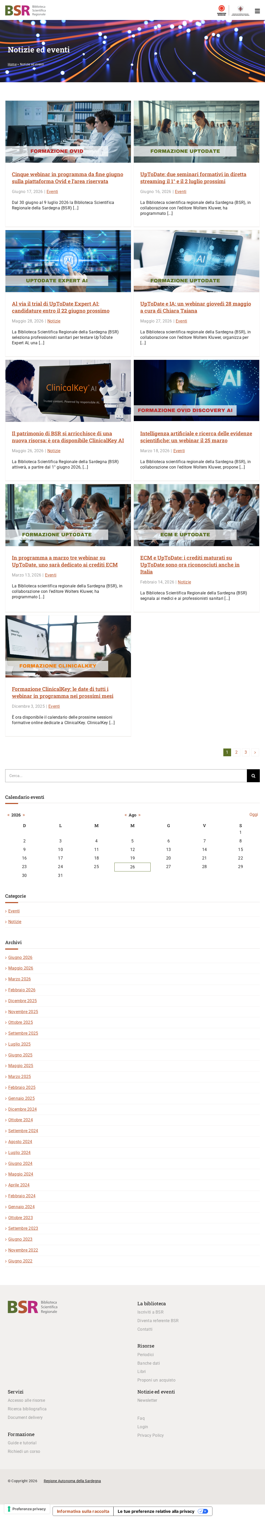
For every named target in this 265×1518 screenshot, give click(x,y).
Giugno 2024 (20, 1163)
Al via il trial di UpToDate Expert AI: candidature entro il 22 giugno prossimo (60, 307)
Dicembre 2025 (22, 1000)
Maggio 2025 (20, 1065)
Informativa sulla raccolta (83, 1511)
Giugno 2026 (20, 957)
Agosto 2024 (20, 1141)
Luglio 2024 (19, 1152)
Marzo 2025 (19, 1076)
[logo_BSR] (32, 1302)
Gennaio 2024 (21, 1206)
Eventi (52, 191)
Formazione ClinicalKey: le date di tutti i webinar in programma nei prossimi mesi (62, 692)
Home (12, 64)
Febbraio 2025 (21, 1087)
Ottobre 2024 (20, 1119)
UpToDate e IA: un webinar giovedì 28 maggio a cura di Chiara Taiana (195, 307)
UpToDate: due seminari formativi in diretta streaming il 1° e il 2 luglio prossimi (193, 177)
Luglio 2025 (19, 1044)
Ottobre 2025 (20, 1022)
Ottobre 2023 (20, 1217)
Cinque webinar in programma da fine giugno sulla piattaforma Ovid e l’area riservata (67, 177)
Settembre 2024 (23, 1130)
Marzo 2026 (19, 979)
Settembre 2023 (23, 1228)
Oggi (253, 814)
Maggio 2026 (20, 968)
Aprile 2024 (19, 1185)
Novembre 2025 (23, 1011)
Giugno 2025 (20, 1055)
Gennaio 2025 (21, 1098)
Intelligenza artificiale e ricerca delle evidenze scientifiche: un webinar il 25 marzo (196, 437)
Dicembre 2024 (22, 1109)
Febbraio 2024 (21, 1195)
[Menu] (256, 11)
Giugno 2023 (20, 1239)
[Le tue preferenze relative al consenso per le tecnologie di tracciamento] (27, 1509)
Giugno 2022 (20, 1261)
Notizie (54, 321)
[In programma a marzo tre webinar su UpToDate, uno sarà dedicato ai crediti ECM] (68, 515)
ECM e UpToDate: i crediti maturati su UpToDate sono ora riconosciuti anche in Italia (190, 564)
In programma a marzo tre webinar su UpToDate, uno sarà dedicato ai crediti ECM (65, 561)
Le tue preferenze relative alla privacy (156, 1511)
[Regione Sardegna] (240, 7)
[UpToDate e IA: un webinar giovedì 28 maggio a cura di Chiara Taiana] (196, 261)
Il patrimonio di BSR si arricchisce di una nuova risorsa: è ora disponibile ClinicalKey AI (68, 437)
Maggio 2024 (20, 1174)
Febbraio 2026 (21, 989)
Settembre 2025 (23, 1033)
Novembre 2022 (23, 1250)
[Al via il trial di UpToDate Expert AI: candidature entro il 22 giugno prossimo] (68, 261)
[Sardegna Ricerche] (221, 7)
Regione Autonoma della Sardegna (72, 1481)
